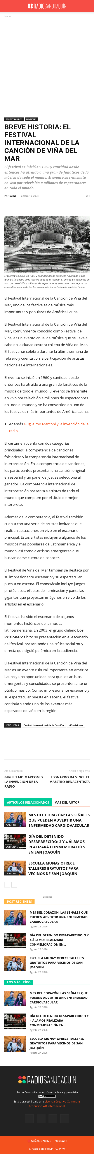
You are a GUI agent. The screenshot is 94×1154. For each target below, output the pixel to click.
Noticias (31, 119)
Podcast (60, 1141)
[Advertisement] (47, 68)
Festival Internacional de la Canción (44, 725)
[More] (82, 205)
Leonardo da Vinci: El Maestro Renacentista (69, 779)
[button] (7, 6)
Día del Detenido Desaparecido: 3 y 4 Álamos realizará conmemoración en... (59, 939)
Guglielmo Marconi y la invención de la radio (23, 781)
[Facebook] (29, 1118)
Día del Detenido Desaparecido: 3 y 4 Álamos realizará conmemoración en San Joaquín (56, 844)
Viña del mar (76, 725)
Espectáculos (14, 119)
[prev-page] (7, 885)
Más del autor (66, 802)
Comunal (12, 825)
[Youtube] (64, 1118)
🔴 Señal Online (39, 1141)
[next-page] (14, 885)
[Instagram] (41, 1118)
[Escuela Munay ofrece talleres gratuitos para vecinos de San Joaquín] (15, 868)
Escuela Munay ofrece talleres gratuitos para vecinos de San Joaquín (53, 868)
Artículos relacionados (28, 802)
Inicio (7, 16)
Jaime (12, 195)
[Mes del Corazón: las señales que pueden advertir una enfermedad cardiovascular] (15, 819)
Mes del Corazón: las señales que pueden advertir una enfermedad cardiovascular (59, 820)
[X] (53, 1118)
